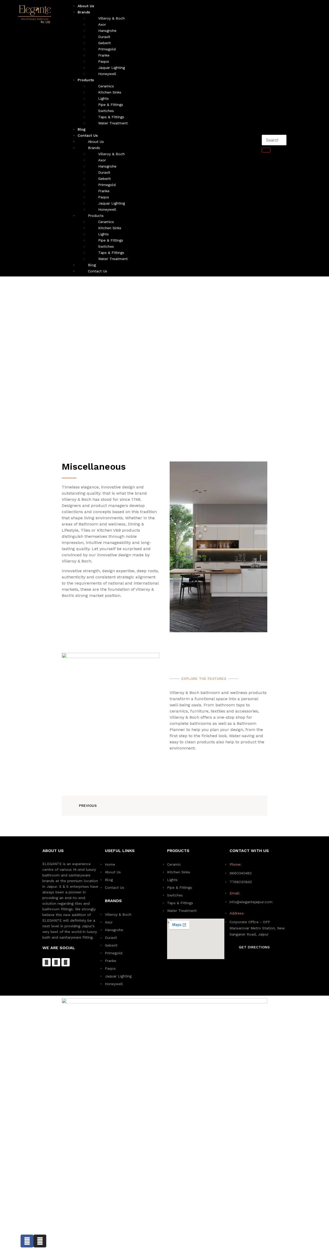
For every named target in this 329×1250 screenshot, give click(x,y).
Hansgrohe (107, 31)
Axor (102, 24)
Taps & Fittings (111, 117)
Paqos (103, 61)
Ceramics (106, 86)
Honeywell (107, 74)
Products (86, 80)
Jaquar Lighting (111, 68)
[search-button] (266, 150)
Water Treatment (113, 123)
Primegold (107, 49)
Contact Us (88, 135)
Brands (84, 12)
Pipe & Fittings (110, 105)
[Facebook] (46, 962)
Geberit (104, 43)
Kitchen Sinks (109, 92)
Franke (103, 55)
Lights (103, 98)
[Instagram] (56, 962)
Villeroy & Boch (111, 18)
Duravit (104, 37)
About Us (96, 142)
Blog (92, 265)
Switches (106, 111)
